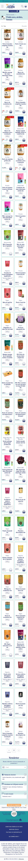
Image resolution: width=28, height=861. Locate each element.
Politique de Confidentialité (14, 832)
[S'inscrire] (24, 767)
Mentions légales (14, 829)
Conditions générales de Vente (13, 826)
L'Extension (21, 859)
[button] (2, 6)
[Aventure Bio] (14, 814)
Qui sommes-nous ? (14, 836)
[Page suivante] (18, 750)
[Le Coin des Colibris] (10, 6)
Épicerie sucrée (10, 14)
